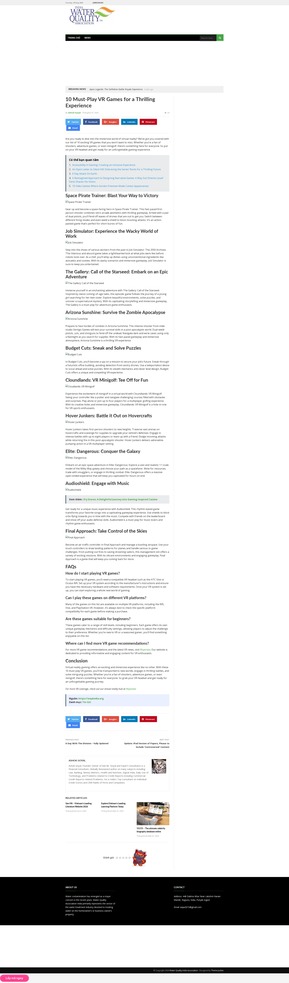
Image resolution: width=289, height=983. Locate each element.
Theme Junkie (217, 970)
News (87, 37)
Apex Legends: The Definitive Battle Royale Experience (116, 89)
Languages (98, 3)
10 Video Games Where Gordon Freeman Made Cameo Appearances (110, 186)
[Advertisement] (144, 63)
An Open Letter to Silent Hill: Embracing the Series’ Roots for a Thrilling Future (116, 169)
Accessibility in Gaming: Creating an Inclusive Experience (103, 165)
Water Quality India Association (183, 970)
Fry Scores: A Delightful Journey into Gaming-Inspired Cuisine (120, 499)
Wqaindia (145, 649)
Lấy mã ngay (14, 978)
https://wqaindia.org (91, 698)
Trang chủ (74, 37)
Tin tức (86, 702)
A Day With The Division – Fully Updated (86, 743)
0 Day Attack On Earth (84, 173)
